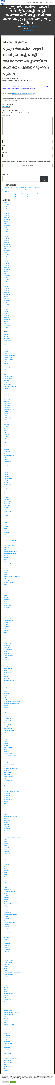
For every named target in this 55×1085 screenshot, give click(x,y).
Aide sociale (6, 372)
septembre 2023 (7, 275)
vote (5, 1068)
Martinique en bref (8, 799)
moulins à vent (7, 808)
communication (7, 501)
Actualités (6, 351)
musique (6, 814)
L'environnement (7, 718)
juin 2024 (6, 257)
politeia (5, 881)
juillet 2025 (6, 229)
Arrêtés (5, 416)
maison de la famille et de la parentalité (12, 791)
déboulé (5, 536)
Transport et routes (8, 1027)
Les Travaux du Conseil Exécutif (11, 768)
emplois (5, 589)
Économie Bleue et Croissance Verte (12, 576)
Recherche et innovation (9, 922)
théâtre (5, 1016)
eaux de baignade (8, 568)
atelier (5, 428)
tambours (6, 1008)
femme (5, 628)
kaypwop (6, 712)
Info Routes (6, 676)
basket (5, 438)
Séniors (5, 970)
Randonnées (6, 918)
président (6, 893)
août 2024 (6, 252)
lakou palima (6, 739)
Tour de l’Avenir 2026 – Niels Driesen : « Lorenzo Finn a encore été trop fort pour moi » (22, 187)
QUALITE (6, 910)
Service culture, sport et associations (12, 972)
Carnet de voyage (8, 478)
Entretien (6, 597)
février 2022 (6, 315)
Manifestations (7, 795)
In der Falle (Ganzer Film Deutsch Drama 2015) (12, 192)
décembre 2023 (7, 269)
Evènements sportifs (8, 618)
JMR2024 (6, 697)
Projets (5, 901)
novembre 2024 (7, 246)
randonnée (6, 916)
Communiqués (7, 505)
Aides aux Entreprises (9, 376)
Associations (7, 426)
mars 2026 (6, 213)
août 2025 (6, 227)
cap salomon (7, 468)
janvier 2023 (6, 292)
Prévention (6, 895)
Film (5, 639)
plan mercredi (7, 870)
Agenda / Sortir (7, 365)
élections (6, 584)
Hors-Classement (8, 672)
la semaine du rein (8, 728)
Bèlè (5, 443)
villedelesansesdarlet (8, 1062)
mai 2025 (6, 234)
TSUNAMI (6, 1037)
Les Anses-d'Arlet (8, 753)
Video (30, 28)
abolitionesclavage (8, 338)
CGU (41, 2)
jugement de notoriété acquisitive (11, 703)
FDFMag (6, 624)
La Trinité (6, 732)
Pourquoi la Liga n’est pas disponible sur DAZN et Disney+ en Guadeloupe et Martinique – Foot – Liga (25, 196)
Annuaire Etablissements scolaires (11, 397)
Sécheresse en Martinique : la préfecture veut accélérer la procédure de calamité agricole (22, 190)
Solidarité (6, 983)
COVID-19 (6, 516)
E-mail (4, 145)
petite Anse (6, 860)
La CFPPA (6, 722)
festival (5, 632)
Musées (5, 812)
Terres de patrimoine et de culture (11, 1012)
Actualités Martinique (8, 359)
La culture (6, 726)
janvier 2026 (6, 217)
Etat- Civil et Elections (9, 616)
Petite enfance (7, 862)
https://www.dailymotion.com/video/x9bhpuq (23, 93)
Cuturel (5, 522)
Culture (5, 520)
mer (5, 803)
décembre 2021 (7, 319)
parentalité (6, 843)
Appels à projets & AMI (9, 409)
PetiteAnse (6, 864)
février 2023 (6, 290)
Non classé (6, 818)
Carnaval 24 (6, 474)
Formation (6, 641)
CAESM (5, 459)
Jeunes (5, 695)
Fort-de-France (7, 643)
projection (6, 899)
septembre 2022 (7, 300)
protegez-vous (7, 906)
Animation (6, 388)
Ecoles (5, 572)
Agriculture (6, 370)
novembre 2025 (7, 221)
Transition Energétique (9, 1024)
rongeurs (6, 947)
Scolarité (6, 966)
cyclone (5, 524)
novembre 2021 (7, 321)
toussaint (6, 1020)
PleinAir (5, 874)
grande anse (6, 662)
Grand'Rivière (7, 660)
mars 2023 (6, 288)
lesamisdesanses (7, 772)
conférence (6, 507)
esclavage (6, 603)
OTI (4, 833)
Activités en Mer (7, 345)
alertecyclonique (7, 384)
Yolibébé (6, 1070)
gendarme (6, 651)
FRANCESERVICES (8, 647)
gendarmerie (7, 653)
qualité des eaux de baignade (10, 914)
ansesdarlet (6, 401)
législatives (6, 751)
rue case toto (7, 949)
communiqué (7, 503)
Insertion (6, 691)
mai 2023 (6, 284)
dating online (6, 532)
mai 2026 (6, 209)
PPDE (5, 887)
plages (5, 868)
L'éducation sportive (8, 716)
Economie (6, 574)
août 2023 (6, 278)
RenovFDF (6, 929)
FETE (5, 634)
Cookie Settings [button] (6, 1081)
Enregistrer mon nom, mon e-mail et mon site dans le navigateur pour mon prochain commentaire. (26, 161)
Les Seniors (6, 766)
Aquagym (6, 411)
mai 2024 (6, 259)
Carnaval (6, 472)
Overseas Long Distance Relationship (12, 837)
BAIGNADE (6, 434)
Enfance (5, 593)
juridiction (6, 705)
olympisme (6, 830)
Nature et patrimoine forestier (10, 816)
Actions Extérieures (8, 343)
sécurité (6, 968)
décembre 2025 (7, 219)
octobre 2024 (7, 248)
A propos (35, 2)
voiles (5, 1064)
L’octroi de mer (7, 720)
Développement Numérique (10, 553)
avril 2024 (6, 261)
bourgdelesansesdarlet (9, 455)
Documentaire (7, 557)
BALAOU (6, 436)
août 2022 (6, 302)
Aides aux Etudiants (8, 378)
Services (6, 976)
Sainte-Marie (7, 956)
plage (5, 866)
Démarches (6, 543)
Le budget (6, 741)
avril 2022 (6, 311)
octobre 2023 (7, 273)
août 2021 (6, 328)
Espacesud (6, 612)
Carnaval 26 (6, 476)
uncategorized (7, 1041)
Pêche (5, 849)
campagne (6, 463)
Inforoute (6, 682)
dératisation (6, 547)
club (5, 493)
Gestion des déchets (8, 655)
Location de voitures (8, 780)
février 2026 (6, 215)
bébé (5, 441)
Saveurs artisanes (8, 962)
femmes (6, 630)
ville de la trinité (7, 1060)
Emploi (5, 587)
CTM (5, 518)
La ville (5, 737)
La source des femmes (9, 730)
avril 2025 (6, 236)
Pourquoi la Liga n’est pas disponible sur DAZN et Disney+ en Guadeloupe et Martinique (21, 194)
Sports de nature (7, 999)
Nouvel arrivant (7, 820)
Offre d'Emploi (7, 826)
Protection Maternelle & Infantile (11, 903)
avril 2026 (6, 211)
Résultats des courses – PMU (10, 935)
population (6, 885)
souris (5, 989)
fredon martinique (8, 649)
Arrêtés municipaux (8, 418)
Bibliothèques (7, 451)
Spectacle (6, 995)
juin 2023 (6, 282)
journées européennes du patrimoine (12, 701)
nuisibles (6, 822)
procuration (6, 897)
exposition (6, 622)
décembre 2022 (7, 294)
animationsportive (8, 390)
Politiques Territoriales (9, 883)
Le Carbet (6, 743)
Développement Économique (10, 551)
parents (5, 845)
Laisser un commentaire (27, 30)
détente (5, 549)
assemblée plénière (8, 422)
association (6, 424)
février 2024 (6, 265)
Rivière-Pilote (7, 943)
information (6, 678)
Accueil (29, 2)
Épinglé (5, 601)
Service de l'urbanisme (9, 974)
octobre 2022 (7, 298)
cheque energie (7, 484)
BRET (5, 457)
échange (6, 570)
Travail (5, 1029)
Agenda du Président (8, 368)
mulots (5, 810)
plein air (5, 872)
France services (7, 645)
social (5, 981)
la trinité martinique (8, 735)
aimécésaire (6, 380)
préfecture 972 (7, 889)
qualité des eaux (7, 912)
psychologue (7, 908)
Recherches (6, 924)
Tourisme (6, 1018)
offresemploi (7, 828)
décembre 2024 (7, 244)
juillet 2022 (6, 305)
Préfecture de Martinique (9, 891)
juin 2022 (6, 307)
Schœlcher (6, 964)
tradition (6, 1022)
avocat (5, 430)
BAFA (5, 432)
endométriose (7, 591)
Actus (5, 361)
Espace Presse (7, 605)
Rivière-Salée (7, 945)
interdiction (6, 693)
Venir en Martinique (8, 1043)
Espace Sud (6, 607)
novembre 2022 (7, 296)
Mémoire (6, 801)
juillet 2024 (6, 255)
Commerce (6, 499)
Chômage (6, 486)
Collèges (6, 497)
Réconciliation (7, 926)
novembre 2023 (7, 271)
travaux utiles (7, 1035)
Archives (6, 413)
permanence (6, 851)
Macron (5, 787)
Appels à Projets (7, 407)
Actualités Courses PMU (9, 353)
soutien (5, 991)
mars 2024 (6, 263)
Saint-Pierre (6, 954)
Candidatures (7, 466)
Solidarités (6, 985)
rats (5, 920)
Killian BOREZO (35, 26)
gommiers (6, 657)
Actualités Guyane (8, 357)
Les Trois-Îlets (7, 770)
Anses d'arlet (7, 399)
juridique (6, 707)
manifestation (7, 793)
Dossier (5, 559)
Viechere (6, 1052)
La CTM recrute (7, 724)
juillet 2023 (6, 280)
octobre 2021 (7, 323)
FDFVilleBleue (7, 626)
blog (5, 453)
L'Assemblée (7, 714)
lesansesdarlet (7, 774)
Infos (5, 684)
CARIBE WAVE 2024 (8, 470)
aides (5, 374)
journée (5, 699)
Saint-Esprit (6, 951)
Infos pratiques (7, 687)
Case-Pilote (6, 480)
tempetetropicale (8, 1010)
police (5, 878)
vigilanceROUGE (7, 1054)
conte (5, 509)
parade (5, 839)
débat (5, 534)
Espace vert (6, 609)
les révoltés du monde (9, 764)
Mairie (5, 789)
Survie (5, 1004)
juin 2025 (6, 232)
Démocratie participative (9, 545)
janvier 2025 (6, 242)
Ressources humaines (9, 933)
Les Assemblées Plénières (10, 755)
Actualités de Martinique (9, 355)
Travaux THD (7, 1033)
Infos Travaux (7, 689)
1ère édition (6, 334)
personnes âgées (8, 853)
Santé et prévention (8, 960)
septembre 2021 (7, 325)
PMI (5, 876)
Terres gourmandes (8, 1014)
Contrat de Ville (7, 511)
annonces (6, 393)
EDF (5, 578)
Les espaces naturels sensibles (11, 757)
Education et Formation (9, 582)
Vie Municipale (7, 1049)
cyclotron (6, 526)
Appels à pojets (7, 405)
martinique (6, 797)
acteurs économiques (9, 340)
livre (5, 778)
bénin (5, 445)
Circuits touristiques (8, 489)
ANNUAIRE (6, 395)
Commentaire (6, 115)
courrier (5, 514)
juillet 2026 (6, 205)
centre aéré (6, 482)
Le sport (6, 745)
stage (5, 1002)
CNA (5, 495)
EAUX (5, 566)
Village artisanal (7, 1056)
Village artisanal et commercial (11, 1058)
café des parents (7, 461)
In (4, 674)
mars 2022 (6, 313)
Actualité (6, 349)
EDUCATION (6, 580)
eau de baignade (7, 564)
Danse (5, 528)
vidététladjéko (7, 1047)
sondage (6, 987)
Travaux (5, 1031)
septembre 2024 (7, 250)
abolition (6, 336)
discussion (6, 555)
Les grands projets (8, 760)
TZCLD (5, 1039)
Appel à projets (7, 403)
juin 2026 (6, 207)
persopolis (6, 856)
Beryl (5, 447)
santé (5, 958)
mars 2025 (6, 238)
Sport (5, 997)
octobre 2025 (7, 223)
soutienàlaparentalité (8, 993)
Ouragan (5, 835)
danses (5, 530)
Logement (6, 783)
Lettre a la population (8, 776)
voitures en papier (8, 1066)
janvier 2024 (6, 267)
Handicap (6, 666)
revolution (6, 939)
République (6, 931)
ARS (5, 420)
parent (5, 841)
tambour (6, 1006)
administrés (6, 363)
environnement (7, 599)
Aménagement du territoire (10, 386)
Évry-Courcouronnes (8, 620)
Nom (3, 138)
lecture (5, 749)
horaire (5, 670)
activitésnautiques (8, 347)
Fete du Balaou (7, 637)
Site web (4, 152)
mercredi (6, 805)
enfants (5, 595)
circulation (6, 491)
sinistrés (6, 979)
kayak (5, 710)
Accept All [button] (13, 1081)
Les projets (6, 762)
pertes (5, 858)
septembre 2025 (7, 225)
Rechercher (5, 174)
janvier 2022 (6, 317)
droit (5, 561)
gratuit (5, 664)
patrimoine (6, 847)
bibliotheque (6, 449)
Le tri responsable (8, 747)
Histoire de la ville (8, 668)
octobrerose (6, 824)
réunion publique (7, 937)
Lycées (5, 785)
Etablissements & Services (10, 614)
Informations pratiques (9, 680)
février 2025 (6, 240)
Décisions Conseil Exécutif (10, 541)
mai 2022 (6, 309)
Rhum (5, 941)
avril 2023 (6, 286)
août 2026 (6, 202)
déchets (6, 539)
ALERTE (5, 382)
